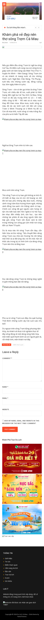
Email (5, 398)
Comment (7, 358)
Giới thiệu (8, 558)
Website (5, 409)
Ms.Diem (5, 43)
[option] (23, 27)
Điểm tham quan (18, 345)
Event (7, 578)
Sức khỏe (8, 581)
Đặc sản (8, 571)
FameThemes (22, 616)
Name (5, 387)
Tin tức (7, 561)
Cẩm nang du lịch (11, 568)
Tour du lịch (9, 574)
